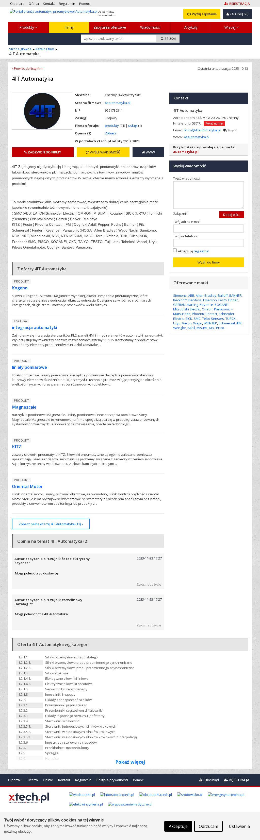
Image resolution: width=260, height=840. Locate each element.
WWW (150, 152)
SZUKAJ (170, 38)
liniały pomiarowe (29, 367)
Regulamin (83, 780)
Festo (222, 300)
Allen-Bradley (206, 295)
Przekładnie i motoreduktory (67, 747)
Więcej (230, 27)
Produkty (27, 27)
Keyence (206, 304)
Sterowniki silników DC (62, 721)
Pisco (220, 327)
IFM (238, 323)
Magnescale (24, 407)
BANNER (235, 295)
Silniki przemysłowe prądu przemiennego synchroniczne (88, 662)
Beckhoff (180, 300)
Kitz (212, 327)
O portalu (15, 780)
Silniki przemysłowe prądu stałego (71, 657)
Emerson (210, 300)
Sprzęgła (52, 753)
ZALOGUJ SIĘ (238, 14)
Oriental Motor (27, 486)
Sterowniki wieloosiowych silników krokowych (80, 731)
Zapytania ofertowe (109, 27)
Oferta (33, 780)
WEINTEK (210, 323)
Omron (207, 309)
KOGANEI (222, 304)
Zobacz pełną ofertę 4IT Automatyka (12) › (51, 524)
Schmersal (227, 323)
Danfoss (195, 300)
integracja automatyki (34, 327)
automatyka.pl (186, 151)
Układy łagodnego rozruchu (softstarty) (75, 715)
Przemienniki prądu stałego (66, 705)
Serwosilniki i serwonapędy (66, 689)
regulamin (201, 251)
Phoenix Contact (204, 313)
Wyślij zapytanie (204, 14)
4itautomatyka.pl (118, 102)
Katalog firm (45, 49)
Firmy (69, 27)
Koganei (20, 288)
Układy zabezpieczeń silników (68, 699)
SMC (197, 318)
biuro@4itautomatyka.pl (202, 130)
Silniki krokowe (56, 673)
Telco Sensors (213, 318)
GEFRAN (179, 304)
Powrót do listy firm (28, 68)
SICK (188, 318)
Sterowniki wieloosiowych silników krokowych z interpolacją (91, 737)
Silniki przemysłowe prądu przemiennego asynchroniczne (89, 668)
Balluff (223, 295)
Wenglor (179, 327)
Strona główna (20, 49)
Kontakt (64, 780)
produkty (112, 125)
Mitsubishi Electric (186, 309)
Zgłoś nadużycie (149, 584)
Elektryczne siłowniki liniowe (67, 678)
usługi (132, 125)
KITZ (16, 446)
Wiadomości (150, 27)
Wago (197, 323)
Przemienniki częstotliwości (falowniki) (74, 710)
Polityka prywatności (112, 780)
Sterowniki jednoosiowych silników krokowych (80, 726)
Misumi (202, 327)
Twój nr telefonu (187, 236)
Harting (192, 304)
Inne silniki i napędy (60, 694)
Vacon (187, 323)
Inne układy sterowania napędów (71, 742)
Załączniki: (181, 213)
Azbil (191, 327)
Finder (233, 300)
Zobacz (110, 133)
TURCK (230, 318)
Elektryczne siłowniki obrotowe (69, 683)
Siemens (180, 295)
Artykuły (191, 27)
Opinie (48, 780)
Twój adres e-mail (188, 221)
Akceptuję (193, 251)
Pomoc (138, 780)
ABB (191, 295)
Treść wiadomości (187, 178)
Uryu (177, 323)
